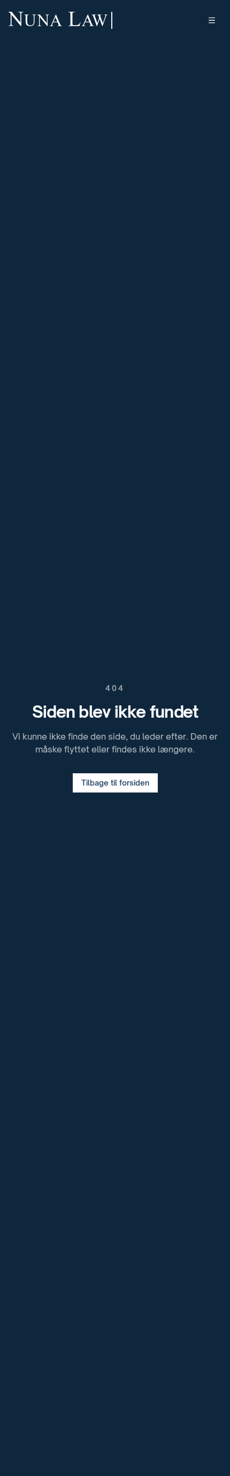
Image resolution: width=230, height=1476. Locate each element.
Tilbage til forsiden (115, 782)
